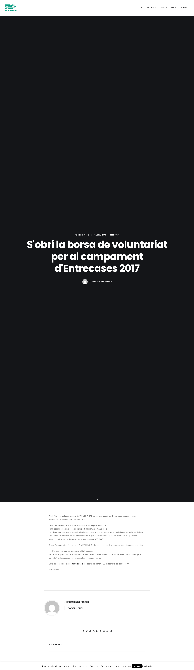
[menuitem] (149, 8)
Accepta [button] (137, 666)
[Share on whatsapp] (100, 631)
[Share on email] (110, 631)
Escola (163, 8)
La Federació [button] (147, 8)
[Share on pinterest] (93, 631)
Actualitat (101, 235)
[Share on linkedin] (97, 631)
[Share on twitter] (86, 631)
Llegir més (147, 666)
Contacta (185, 8)
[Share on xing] (107, 631)
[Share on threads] (90, 631)
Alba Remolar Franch (102, 281)
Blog (173, 8)
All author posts (75, 608)
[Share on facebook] (83, 631)
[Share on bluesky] (103, 631)
